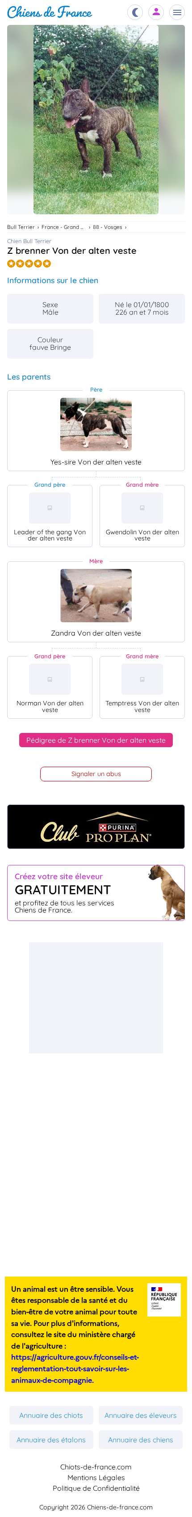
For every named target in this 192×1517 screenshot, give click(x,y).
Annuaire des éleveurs (140, 1415)
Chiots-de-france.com (96, 1466)
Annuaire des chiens (140, 1439)
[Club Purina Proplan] (96, 827)
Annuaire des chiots (51, 1415)
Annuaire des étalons (51, 1439)
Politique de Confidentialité (96, 1488)
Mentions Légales (96, 1477)
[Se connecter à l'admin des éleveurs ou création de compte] (156, 12)
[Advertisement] (96, 997)
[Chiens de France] (49, 12)
